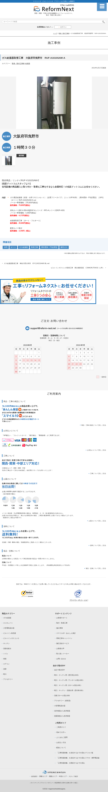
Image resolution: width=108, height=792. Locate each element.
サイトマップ (35, 782)
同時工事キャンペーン (64, 638)
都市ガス (64, 247)
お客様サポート (61, 618)
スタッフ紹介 (73, 776)
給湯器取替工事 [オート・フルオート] (25, 221)
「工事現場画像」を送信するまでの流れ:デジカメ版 (74, 753)
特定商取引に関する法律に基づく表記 (66, 782)
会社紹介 (34, 776)
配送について (61, 748)
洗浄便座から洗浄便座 (62, 711)
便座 (4, 659)
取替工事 (34, 247)
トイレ (5, 654)
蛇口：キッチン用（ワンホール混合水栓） (69, 680)
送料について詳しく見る (98, 545)
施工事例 (59, 628)
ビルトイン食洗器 (9, 633)
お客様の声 (60, 648)
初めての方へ (61, 732)
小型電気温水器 (8, 628)
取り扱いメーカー (62, 654)
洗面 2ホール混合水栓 (62, 695)
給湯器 (27, 63)
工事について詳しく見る (98, 473)
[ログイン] (62, 27)
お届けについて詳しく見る (97, 521)
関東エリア (43, 776)
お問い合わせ (61, 659)
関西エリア (53, 776)
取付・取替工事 (61, 623)
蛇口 (4, 674)
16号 (6, 247)
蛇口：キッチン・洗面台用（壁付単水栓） (69, 690)
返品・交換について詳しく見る (96, 568)
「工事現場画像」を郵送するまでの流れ (70, 763)
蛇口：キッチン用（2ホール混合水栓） (68, 685)
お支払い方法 (61, 742)
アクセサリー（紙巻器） (63, 701)
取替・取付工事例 (64, 33)
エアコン (6, 664)
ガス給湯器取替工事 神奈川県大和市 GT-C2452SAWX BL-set (26, 263)
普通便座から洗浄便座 (62, 716)
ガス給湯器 (23, 247)
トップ (55, 33)
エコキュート (8, 623)
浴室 (4, 669)
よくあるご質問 (61, 737)
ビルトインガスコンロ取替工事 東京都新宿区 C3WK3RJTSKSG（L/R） (77, 268)
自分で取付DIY (59, 670)
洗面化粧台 (7, 648)
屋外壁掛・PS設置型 (49, 247)
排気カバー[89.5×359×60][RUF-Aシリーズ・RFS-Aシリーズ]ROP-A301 (37, 210)
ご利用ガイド (61, 727)
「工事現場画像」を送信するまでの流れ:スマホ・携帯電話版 (77, 758)
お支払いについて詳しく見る (96, 450)
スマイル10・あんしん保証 (66, 633)
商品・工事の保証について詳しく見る (93, 425)
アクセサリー (8, 679)
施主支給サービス (62, 643)
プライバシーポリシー (46, 782)
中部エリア (63, 776)
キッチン (6, 643)
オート (13, 247)
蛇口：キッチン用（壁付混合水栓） (67, 675)
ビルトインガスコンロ (11, 638)
